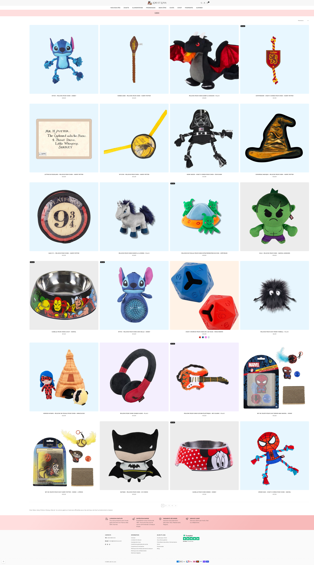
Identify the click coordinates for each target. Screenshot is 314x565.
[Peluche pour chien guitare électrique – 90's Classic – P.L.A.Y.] (204, 377)
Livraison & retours (136, 540)
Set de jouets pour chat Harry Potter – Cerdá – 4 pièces (64, 492)
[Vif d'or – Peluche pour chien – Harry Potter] (134, 138)
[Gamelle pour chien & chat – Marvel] (64, 295)
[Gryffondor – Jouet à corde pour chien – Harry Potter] (274, 59)
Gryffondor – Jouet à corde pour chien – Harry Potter (274, 95)
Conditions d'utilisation (137, 546)
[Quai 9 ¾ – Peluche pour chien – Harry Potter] (64, 216)
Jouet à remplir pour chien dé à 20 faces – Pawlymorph (204, 331)
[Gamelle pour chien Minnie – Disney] (204, 455)
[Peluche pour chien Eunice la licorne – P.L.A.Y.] (134, 216)
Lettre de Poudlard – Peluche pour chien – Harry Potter (64, 174)
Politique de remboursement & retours (142, 548)
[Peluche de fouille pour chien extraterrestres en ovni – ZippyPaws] (204, 216)
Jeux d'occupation (162, 540)
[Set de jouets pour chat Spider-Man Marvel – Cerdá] (274, 377)
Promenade (150, 8)
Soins (158, 544)
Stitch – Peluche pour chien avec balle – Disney (134, 331)
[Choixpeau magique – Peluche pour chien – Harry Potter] (274, 138)
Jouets (126, 8)
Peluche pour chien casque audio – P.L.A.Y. (134, 413)
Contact (133, 537)
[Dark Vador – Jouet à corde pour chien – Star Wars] (204, 138)
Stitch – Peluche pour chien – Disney (64, 95)
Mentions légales (136, 553)
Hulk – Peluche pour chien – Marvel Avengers (274, 253)
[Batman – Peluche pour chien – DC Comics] (134, 455)
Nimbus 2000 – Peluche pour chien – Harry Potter (134, 95)
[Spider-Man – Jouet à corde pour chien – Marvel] (274, 455)
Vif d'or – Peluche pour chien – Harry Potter (134, 174)
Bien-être (162, 8)
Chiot (179, 8)
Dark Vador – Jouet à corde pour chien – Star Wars (204, 174)
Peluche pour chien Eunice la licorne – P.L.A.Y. (134, 253)
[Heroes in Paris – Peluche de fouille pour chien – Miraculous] (64, 377)
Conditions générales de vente (139, 544)
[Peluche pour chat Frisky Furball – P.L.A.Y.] (274, 295)
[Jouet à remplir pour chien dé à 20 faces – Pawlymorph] (204, 295)
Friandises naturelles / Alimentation (167, 542)
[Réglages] (204, 2)
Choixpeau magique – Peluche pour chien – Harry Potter (275, 174)
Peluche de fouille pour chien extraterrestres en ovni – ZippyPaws (204, 253)
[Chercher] (201, 2)
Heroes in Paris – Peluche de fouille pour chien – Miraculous (64, 413)
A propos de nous (136, 542)
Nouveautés (115, 8)
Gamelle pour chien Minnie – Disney (204, 492)
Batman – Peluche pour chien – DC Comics (134, 492)
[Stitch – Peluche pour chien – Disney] (64, 59)
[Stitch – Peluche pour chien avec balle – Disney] (134, 295)
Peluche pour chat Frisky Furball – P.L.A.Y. (274, 331)
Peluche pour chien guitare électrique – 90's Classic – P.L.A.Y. (204, 413)
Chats (172, 8)
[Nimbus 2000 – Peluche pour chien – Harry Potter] (134, 59)
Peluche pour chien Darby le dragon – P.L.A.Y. (204, 95)
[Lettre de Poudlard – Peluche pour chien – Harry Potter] (64, 138)
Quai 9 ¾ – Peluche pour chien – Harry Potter (64, 253)
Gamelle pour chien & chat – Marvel (64, 331)
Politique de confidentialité (138, 550)
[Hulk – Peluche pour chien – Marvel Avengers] (274, 216)
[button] (207, 2)
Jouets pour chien (162, 537)
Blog (158, 548)
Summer (199, 8)
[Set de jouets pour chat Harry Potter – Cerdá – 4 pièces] (64, 455)
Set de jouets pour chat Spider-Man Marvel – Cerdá (274, 413)
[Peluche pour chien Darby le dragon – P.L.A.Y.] (204, 59)
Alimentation (137, 8)
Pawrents (189, 8)
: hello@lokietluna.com (115, 541)
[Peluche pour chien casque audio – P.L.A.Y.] (134, 377)
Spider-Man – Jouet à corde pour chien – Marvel (274, 492)
